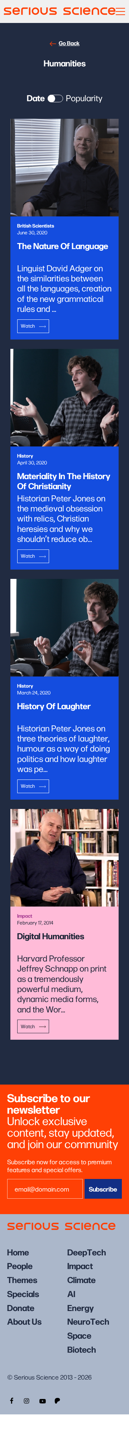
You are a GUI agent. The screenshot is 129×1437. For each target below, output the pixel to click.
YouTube (42, 1400)
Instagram (26, 1400)
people (20, 1265)
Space (79, 1335)
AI (71, 1293)
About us (24, 1321)
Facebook (10, 1400)
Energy (80, 1307)
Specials (23, 1293)
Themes (22, 1279)
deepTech (86, 1251)
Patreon (58, 1400)
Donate (20, 1307)
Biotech (81, 1349)
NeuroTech (88, 1321)
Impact (80, 1265)
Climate (81, 1279)
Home (18, 1251)
